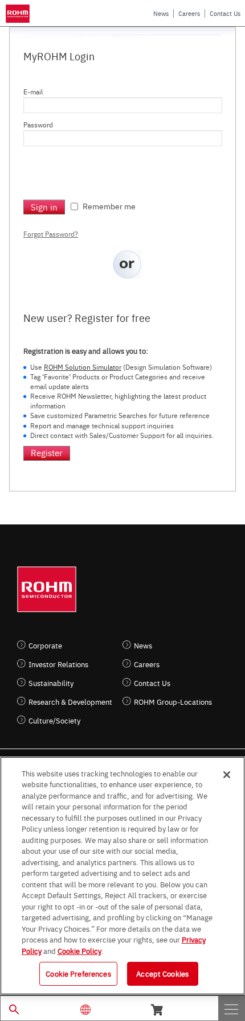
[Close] (226, 774)
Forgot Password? (50, 233)
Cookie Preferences (78, 973)
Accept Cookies (162, 973)
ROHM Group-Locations (173, 701)
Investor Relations (58, 664)
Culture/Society (54, 720)
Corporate (45, 645)
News (161, 13)
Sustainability (51, 683)
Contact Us (225, 13)
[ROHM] (20, 14)
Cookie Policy (79, 950)
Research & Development (70, 701)
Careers (189, 13)
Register (47, 452)
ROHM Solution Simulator (82, 366)
